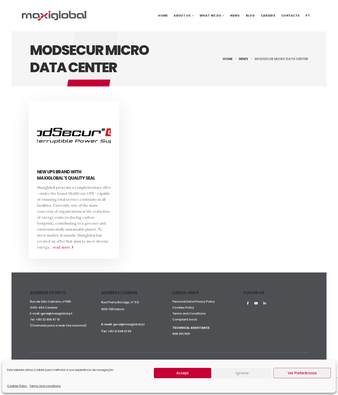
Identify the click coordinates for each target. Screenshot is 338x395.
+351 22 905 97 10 (48, 319)
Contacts (290, 15)
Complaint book (184, 319)
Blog (250, 15)
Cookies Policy (17, 386)
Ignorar (242, 373)
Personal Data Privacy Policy (193, 301)
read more (62, 247)
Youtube (256, 303)
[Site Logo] (54, 15)
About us (182, 15)
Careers (268, 15)
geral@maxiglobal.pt (56, 313)
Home (163, 15)
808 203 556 (181, 334)
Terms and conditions (45, 386)
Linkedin (264, 303)
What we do (210, 15)
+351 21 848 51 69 (119, 331)
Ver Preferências (302, 373)
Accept (182, 373)
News (235, 15)
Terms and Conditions (189, 313)
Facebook (247, 303)
